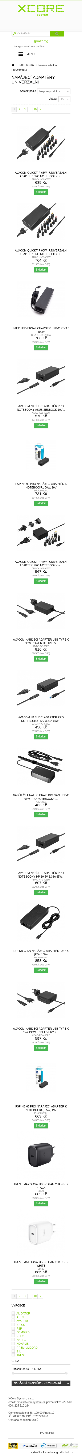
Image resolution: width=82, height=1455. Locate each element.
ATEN (20, 1317)
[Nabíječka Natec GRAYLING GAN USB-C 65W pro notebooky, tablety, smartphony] (41, 766)
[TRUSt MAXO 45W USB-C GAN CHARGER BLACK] (41, 1155)
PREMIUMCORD (27, 1347)
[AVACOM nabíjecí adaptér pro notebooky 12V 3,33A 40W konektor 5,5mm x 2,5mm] (41, 689)
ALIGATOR (23, 1313)
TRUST (21, 1355)
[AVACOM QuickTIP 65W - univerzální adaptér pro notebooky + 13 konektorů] (41, 144)
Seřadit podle (28, 90)
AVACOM (22, 1321)
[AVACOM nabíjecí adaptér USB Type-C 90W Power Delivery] (41, 611)
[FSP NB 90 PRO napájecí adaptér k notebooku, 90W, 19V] (41, 455)
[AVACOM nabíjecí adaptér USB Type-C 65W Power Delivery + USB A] (41, 1000)
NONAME (23, 1343)
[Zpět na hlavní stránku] (13, 65)
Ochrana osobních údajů (23, 1419)
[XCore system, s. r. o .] (41, 10)
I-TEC (20, 1336)
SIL (19, 1351)
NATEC (21, 1340)
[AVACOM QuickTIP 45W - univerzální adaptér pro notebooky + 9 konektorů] (41, 533)
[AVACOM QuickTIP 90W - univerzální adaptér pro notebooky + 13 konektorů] (41, 222)
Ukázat (53, 98)
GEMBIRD (23, 1332)
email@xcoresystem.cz (31, 1402)
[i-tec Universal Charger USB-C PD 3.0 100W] (41, 300)
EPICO (21, 1324)
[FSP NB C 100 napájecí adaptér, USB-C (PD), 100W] (41, 922)
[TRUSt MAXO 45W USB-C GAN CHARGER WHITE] (41, 1233)
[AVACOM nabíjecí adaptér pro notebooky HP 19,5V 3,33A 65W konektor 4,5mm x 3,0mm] (41, 844)
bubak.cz (68, 1452)
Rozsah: (17, 1368)
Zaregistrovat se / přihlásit (29, 46)
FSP (19, 1328)
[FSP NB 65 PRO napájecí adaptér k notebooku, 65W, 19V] (41, 1078)
